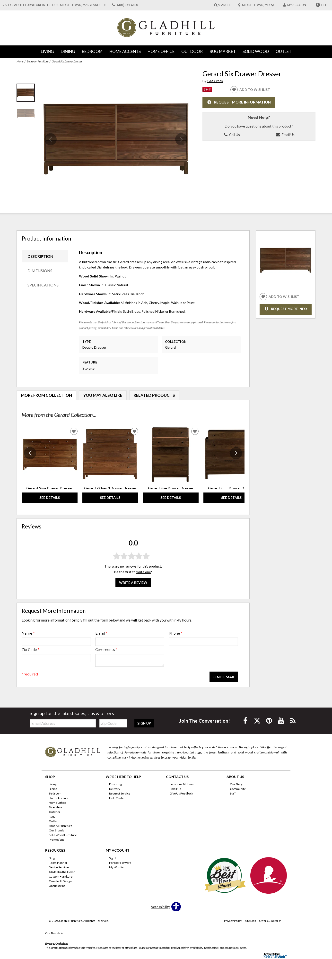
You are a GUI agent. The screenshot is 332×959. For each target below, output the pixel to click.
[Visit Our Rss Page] (293, 720)
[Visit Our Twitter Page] (257, 720)
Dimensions (39, 270)
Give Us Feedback (181, 793)
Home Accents (125, 51)
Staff (233, 793)
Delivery (114, 789)
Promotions (56, 839)
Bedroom (92, 51)
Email (101, 633)
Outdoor (192, 51)
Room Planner (58, 862)
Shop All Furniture (60, 826)
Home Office (161, 51)
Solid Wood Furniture (63, 835)
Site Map (250, 921)
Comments (106, 650)
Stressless (55, 807)
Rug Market (223, 51)
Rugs (52, 816)
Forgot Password (120, 862)
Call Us (234, 134)
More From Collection (46, 395)
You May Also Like (102, 395)
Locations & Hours (182, 784)
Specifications (43, 285)
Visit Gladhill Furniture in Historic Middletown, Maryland (51, 5)
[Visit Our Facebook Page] (245, 720)
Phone (175, 633)
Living (47, 51)
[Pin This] (207, 90)
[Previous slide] (30, 453)
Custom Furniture (60, 876)
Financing (115, 784)
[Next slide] (236, 453)
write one (143, 572)
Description (40, 256)
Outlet (283, 51)
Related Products (154, 395)
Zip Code (30, 650)
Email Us (288, 134)
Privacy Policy (233, 921)
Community (237, 789)
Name (28, 633)
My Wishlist (116, 867)
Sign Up (144, 723)
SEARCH (224, 5)
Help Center (117, 798)
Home (20, 61)
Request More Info (289, 309)
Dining (68, 51)
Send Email (223, 676)
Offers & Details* (270, 921)
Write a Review (133, 582)
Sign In (113, 858)
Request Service (119, 793)
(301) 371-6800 (127, 5)
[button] (181, 139)
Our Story (236, 784)
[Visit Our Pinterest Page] (269, 720)
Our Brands (56, 830)
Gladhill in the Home (62, 872)
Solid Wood (256, 51)
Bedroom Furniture (37, 61)
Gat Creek (215, 81)
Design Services (59, 867)
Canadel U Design (60, 881)
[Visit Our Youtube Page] (281, 720)
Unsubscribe (57, 886)
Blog (52, 858)
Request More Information (242, 102)
